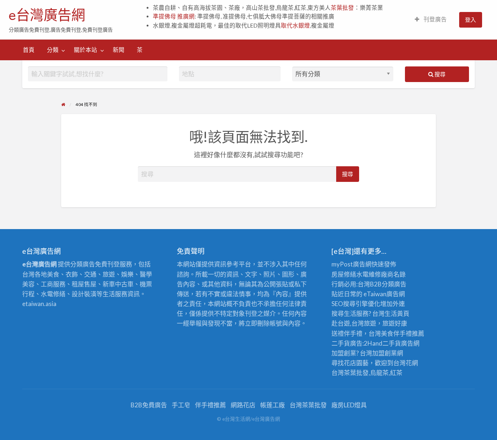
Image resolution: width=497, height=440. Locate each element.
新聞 (118, 49)
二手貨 (391, 343)
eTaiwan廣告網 (384, 294)
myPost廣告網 (351, 264)
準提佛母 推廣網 (174, 16)
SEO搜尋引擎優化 (355, 303)
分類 (53, 49)
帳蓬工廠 (272, 405)
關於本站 (85, 49)
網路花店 (243, 405)
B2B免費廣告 (149, 405)
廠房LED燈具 (349, 405)
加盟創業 (384, 353)
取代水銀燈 (295, 25)
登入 (470, 19)
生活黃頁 (397, 313)
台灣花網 (405, 363)
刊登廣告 (434, 19)
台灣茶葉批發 (350, 372)
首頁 (29, 49)
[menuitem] (431, 20)
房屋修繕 (343, 274)
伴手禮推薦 (210, 405)
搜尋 (439, 74)
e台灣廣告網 (47, 15)
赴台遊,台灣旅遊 (353, 323)
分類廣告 (394, 284)
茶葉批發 (342, 7)
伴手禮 (402, 333)
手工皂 (181, 405)
